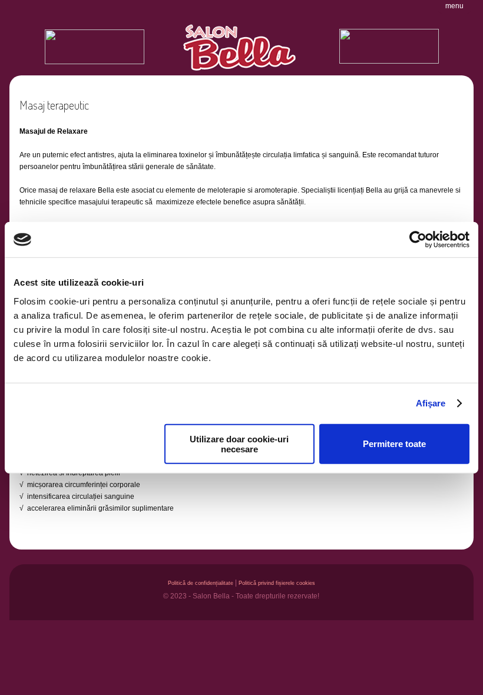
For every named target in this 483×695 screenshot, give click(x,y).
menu (454, 6)
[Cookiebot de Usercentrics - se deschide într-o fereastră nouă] (417, 240)
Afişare (431, 403)
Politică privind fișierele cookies (277, 583)
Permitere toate (394, 444)
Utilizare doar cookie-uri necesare (239, 443)
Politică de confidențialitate (200, 583)
